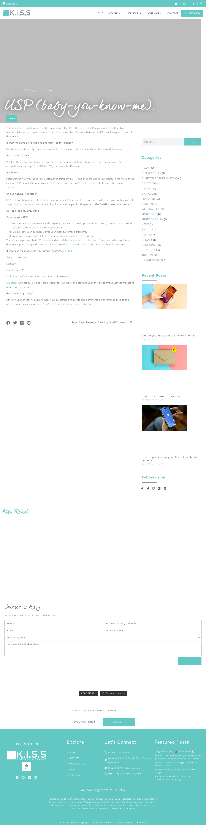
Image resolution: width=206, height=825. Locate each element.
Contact (172, 13)
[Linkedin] (29, 777)
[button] (8, 323)
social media (150, 245)
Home (99, 13)
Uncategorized (152, 260)
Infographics (151, 209)
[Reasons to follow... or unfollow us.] (120, 679)
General (147, 204)
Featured (148, 199)
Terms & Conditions (102, 822)
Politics (147, 234)
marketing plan (152, 219)
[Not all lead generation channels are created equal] (154, 679)
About (113, 13)
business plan (151, 173)
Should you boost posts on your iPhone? (169, 335)
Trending (148, 255)
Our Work (154, 13)
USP (130, 322)
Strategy (148, 250)
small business (118, 322)
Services (132, 13)
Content (148, 183)
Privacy (147, 239)
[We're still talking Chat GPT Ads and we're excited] (18, 679)
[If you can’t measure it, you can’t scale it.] (188, 679)
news (145, 224)
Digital (146, 193)
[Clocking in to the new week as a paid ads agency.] (86, 679)
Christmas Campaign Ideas (160, 178)
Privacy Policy (124, 822)
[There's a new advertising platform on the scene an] (52, 679)
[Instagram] (23, 777)
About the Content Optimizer (161, 396)
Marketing (149, 214)
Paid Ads (147, 229)
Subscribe (12, 282)
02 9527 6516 (192, 13)
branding (102, 322)
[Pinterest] (35, 777)
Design (146, 188)
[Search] (192, 141)
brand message (87, 322)
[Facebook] (17, 777)
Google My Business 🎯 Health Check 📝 (174, 751)
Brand (17, 90)
